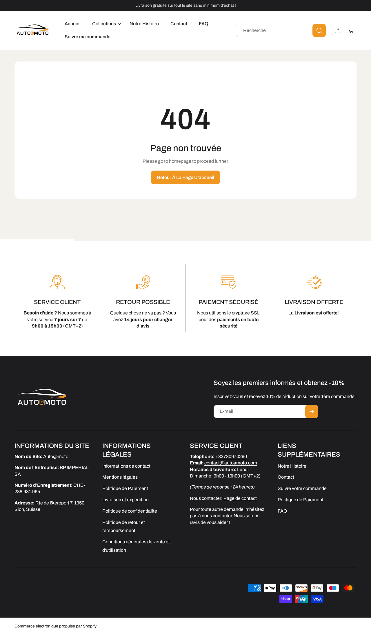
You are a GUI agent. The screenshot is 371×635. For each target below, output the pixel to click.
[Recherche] (319, 30)
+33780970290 (231, 456)
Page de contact (240, 498)
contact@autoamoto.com (230, 463)
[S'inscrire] (311, 411)
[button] (105, 23)
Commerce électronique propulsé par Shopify (55, 626)
